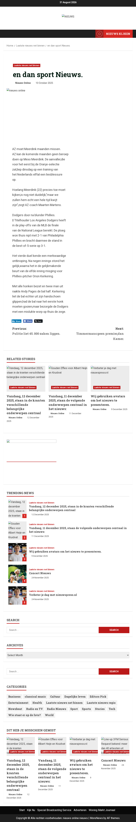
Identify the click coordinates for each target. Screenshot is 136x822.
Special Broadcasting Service (54, 810)
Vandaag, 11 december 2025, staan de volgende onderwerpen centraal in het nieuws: (68, 402)
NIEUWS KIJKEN (118, 33)
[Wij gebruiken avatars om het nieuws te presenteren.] (110, 379)
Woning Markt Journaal (102, 810)
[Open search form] (92, 34)
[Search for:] (53, 630)
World (49, 715)
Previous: (36, 331)
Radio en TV (34, 709)
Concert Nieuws (17, 574)
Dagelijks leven (75, 696)
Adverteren (80, 810)
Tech (112, 709)
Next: (100, 334)
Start (22, 810)
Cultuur (55, 696)
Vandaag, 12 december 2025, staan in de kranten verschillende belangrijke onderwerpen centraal (26, 404)
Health (37, 702)
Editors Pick (98, 696)
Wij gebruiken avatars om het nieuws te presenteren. (108, 400)
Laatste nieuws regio (101, 702)
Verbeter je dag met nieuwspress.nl (17, 595)
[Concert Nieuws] (115, 746)
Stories (100, 709)
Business (14, 696)
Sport (74, 709)
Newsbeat (15, 709)
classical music (35, 696)
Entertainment (18, 702)
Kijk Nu (31, 810)
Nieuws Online (23, 83)
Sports (86, 709)
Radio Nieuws (56, 709)
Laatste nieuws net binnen (26, 65)
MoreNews (96, 818)
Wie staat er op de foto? (24, 715)
